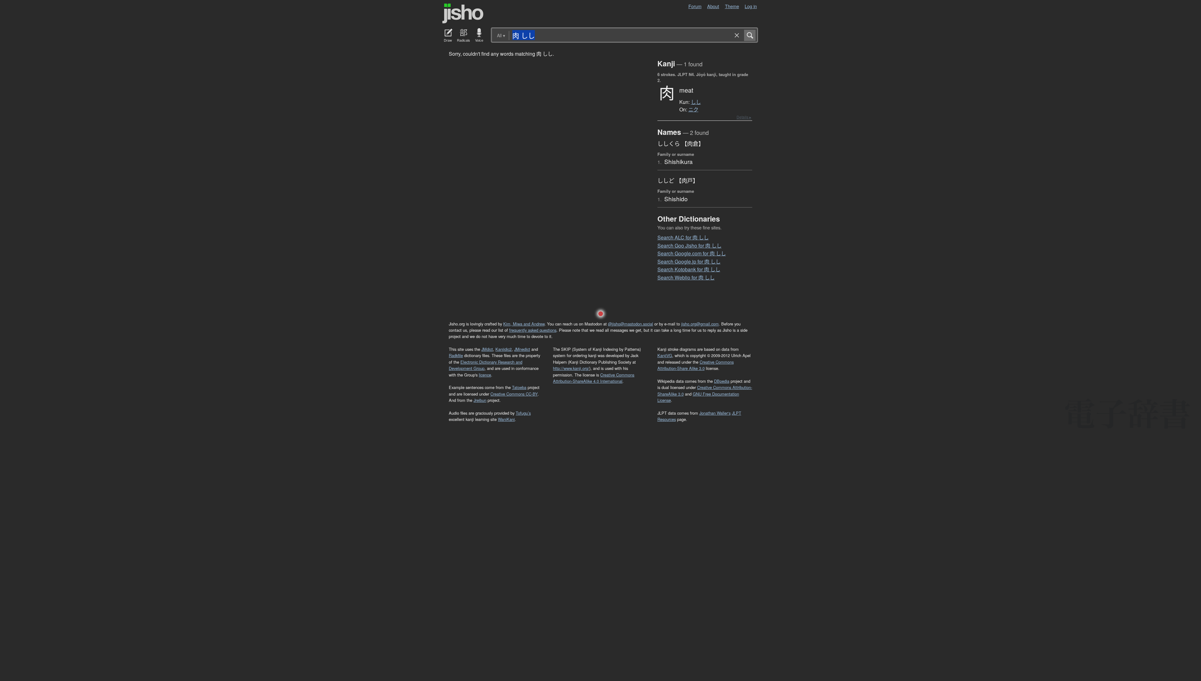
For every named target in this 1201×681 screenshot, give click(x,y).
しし (696, 102)
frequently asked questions (532, 330)
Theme (732, 6)
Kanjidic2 (503, 349)
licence (485, 375)
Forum (695, 6)
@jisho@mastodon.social (630, 324)
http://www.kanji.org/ (571, 368)
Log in (751, 6)
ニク (693, 109)
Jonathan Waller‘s (715, 413)
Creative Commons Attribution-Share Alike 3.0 (695, 365)
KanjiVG (664, 355)
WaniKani (506, 419)
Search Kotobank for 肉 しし (688, 269)
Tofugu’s (523, 413)
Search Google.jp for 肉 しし (689, 261)
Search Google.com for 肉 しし (691, 253)
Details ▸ (744, 117)
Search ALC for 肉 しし (683, 237)
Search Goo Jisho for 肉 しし (689, 245)
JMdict (487, 349)
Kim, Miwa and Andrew (524, 324)
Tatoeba (519, 387)
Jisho (463, 13)
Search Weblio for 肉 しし (686, 277)
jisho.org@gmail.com (700, 324)
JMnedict (522, 349)
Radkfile (456, 355)
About (713, 6)
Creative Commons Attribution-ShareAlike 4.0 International (593, 378)
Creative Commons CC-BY (514, 394)
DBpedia (721, 381)
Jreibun (480, 400)
